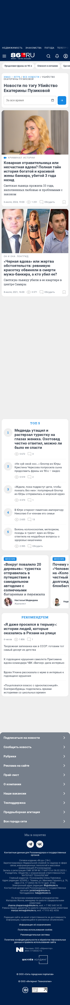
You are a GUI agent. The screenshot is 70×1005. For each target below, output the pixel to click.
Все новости (31, 77)
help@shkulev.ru (43, 893)
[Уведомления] (57, 56)
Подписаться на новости (22, 738)
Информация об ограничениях (35, 925)
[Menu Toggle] (4, 56)
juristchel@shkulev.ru (40, 890)
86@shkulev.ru (51, 885)
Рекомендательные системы (35, 935)
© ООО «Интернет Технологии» (35, 981)
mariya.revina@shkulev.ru (23, 910)
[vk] (39, 844)
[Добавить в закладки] (64, 202)
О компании (12, 784)
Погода (49, 48)
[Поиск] (48, 56)
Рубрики (10, 756)
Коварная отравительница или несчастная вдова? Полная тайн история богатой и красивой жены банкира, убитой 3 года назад (32, 171)
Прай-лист (11, 775)
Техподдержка (14, 803)
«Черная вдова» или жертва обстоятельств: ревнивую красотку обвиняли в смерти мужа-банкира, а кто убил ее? (30, 267)
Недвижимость (12, 48)
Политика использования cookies (35, 930)
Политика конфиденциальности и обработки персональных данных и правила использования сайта (35, 941)
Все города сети (15, 821)
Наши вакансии (15, 793)
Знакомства (33, 48)
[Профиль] (65, 56)
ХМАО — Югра (12, 77)
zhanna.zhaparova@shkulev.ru (23, 905)
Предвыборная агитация (22, 812)
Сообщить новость (17, 747)
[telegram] (30, 844)
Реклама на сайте (16, 765)
